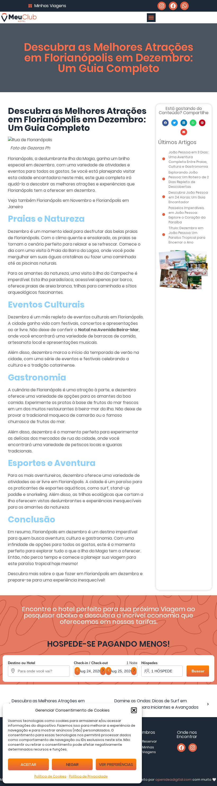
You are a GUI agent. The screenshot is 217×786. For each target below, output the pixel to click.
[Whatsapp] (184, 6)
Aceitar (28, 764)
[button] (134, 710)
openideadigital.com (173, 779)
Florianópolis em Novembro (64, 200)
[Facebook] (173, 6)
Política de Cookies (50, 776)
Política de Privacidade (88, 776)
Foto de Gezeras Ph (30, 148)
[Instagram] (161, 6)
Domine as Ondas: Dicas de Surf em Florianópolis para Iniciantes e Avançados (156, 704)
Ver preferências (116, 764)
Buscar (198, 671)
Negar (72, 764)
